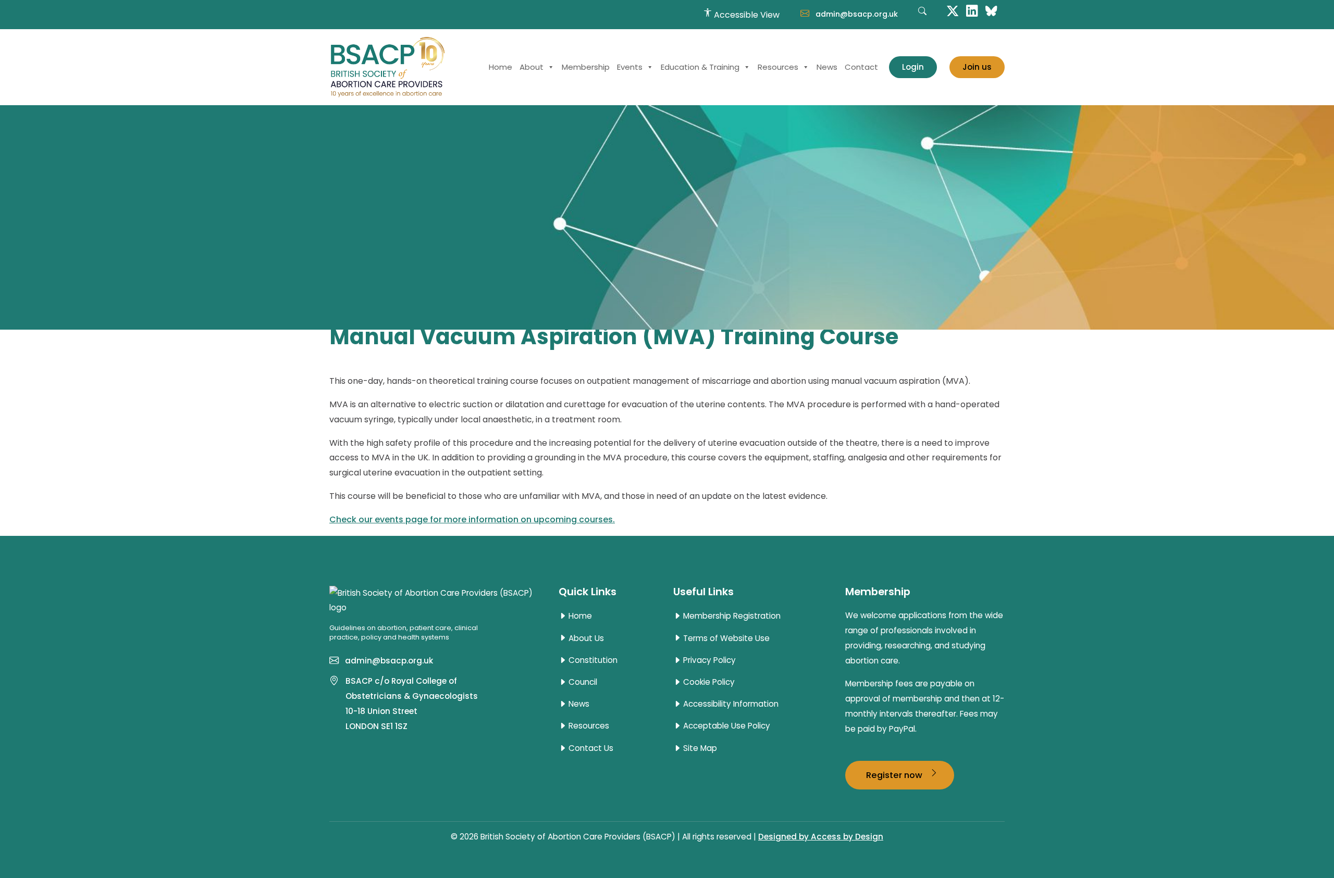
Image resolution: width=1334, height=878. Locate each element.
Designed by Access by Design (820, 836)
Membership (586, 66)
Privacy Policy (708, 660)
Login (913, 66)
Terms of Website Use (725, 638)
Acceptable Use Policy (725, 726)
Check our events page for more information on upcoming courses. (472, 519)
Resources (778, 66)
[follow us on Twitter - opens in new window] (952, 10)
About (532, 66)
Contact (861, 66)
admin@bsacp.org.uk (855, 14)
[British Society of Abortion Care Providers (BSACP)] (387, 67)
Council (581, 682)
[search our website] (922, 17)
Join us (977, 66)
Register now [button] (895, 775)
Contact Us (589, 748)
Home (500, 66)
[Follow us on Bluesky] (991, 10)
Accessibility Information (730, 704)
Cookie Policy (708, 682)
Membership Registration (731, 616)
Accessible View (746, 15)
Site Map (699, 748)
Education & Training (700, 66)
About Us (585, 638)
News (827, 66)
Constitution (591, 660)
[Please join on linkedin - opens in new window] (972, 10)
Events (630, 66)
